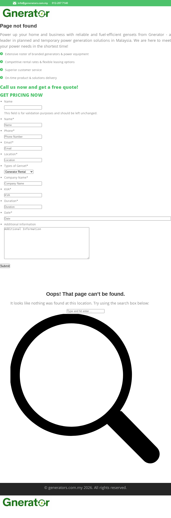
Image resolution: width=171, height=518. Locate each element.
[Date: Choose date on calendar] (166, 218)
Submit (5, 266)
